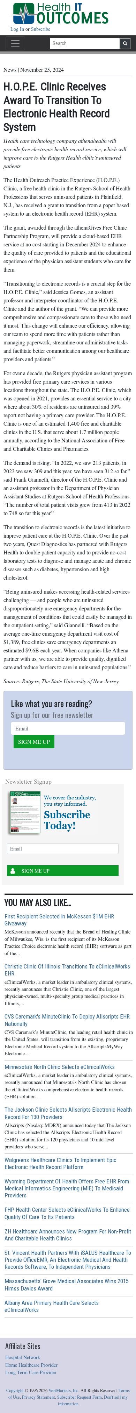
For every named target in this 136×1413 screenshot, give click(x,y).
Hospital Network (22, 1357)
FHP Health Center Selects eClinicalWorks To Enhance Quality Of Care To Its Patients (67, 1213)
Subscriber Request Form (79, 1397)
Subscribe (40, 29)
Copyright (15, 1390)
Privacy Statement (38, 1397)
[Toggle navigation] (15, 43)
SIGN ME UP (34, 741)
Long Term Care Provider (30, 1372)
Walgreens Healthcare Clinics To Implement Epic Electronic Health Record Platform (60, 1163)
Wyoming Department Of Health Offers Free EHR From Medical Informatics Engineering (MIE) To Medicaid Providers (67, 1188)
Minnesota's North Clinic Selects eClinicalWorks (60, 1066)
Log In (17, 29)
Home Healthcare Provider (31, 1365)
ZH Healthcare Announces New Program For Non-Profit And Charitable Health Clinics (68, 1235)
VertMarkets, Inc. (64, 1390)
